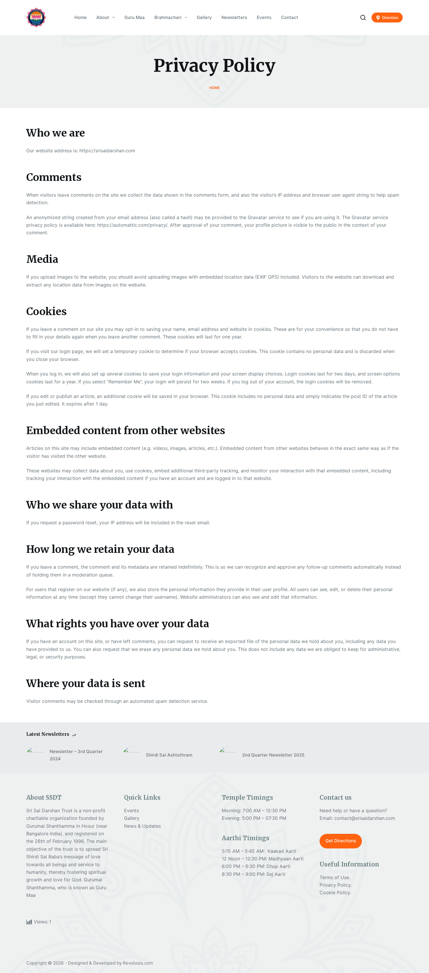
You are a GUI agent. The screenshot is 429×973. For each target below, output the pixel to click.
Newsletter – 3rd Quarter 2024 (76, 755)
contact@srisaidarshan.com (364, 818)
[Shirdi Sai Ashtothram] (131, 755)
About (102, 17)
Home (80, 17)
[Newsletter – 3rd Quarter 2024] (35, 755)
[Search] (363, 17)
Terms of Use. (335, 877)
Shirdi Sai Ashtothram (169, 755)
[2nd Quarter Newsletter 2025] (227, 755)
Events (264, 17)
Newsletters (234, 17)
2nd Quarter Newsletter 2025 (273, 755)
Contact (289, 17)
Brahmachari (168, 17)
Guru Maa (134, 17)
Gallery (204, 17)
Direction (390, 17)
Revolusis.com (138, 963)
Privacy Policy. (336, 885)
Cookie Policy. (335, 892)
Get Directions (340, 840)
